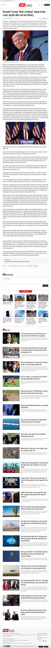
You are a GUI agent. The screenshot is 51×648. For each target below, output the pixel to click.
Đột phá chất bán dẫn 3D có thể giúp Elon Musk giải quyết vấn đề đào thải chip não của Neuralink (34, 538)
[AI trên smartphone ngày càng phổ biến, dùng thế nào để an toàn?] (8, 313)
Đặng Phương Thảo (8, 18)
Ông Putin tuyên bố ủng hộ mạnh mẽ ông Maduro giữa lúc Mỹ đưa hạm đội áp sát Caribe (34, 612)
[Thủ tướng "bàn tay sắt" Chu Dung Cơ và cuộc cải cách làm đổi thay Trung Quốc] (11, 338)
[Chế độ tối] (42, 5)
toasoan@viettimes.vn (43, 633)
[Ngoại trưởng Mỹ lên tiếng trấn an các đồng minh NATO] (11, 410)
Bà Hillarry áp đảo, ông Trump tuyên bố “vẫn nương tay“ (17, 261)
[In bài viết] (41, 18)
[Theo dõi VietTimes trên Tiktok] (45, 640)
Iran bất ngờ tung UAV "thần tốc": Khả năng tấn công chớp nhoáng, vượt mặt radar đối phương (34, 582)
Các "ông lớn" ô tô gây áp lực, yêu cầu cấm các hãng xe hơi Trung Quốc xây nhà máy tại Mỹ (34, 523)
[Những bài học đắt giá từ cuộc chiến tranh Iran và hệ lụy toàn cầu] (11, 453)
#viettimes (36, 265)
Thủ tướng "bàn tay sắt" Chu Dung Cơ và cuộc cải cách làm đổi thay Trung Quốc (33, 335)
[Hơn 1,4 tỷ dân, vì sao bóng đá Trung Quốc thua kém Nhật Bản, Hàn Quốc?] (11, 381)
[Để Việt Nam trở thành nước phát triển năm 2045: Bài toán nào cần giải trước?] (20, 313)
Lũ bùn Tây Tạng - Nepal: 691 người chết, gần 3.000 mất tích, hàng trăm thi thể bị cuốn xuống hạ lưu (31, 321)
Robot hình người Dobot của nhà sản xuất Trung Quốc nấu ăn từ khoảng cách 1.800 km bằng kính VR (34, 350)
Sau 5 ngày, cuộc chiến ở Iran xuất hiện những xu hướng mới (33, 435)
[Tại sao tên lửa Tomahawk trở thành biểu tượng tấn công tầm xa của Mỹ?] (11, 424)
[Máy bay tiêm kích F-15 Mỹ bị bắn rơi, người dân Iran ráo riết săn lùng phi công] (11, 395)
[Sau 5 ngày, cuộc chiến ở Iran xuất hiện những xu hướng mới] (11, 438)
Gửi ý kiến (45, 285)
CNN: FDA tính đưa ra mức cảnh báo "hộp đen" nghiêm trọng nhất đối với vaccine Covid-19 (33, 494)
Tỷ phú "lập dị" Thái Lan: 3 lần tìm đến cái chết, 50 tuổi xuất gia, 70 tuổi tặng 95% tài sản (34, 480)
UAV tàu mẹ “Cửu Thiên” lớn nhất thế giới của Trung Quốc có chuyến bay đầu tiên (34, 567)
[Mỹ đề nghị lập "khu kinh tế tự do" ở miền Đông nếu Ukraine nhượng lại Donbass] (11, 600)
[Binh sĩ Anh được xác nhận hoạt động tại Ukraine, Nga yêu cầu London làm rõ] (11, 511)
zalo (41, 640)
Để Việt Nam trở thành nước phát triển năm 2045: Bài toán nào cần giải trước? (20, 320)
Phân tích (6, 330)
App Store (40, 646)
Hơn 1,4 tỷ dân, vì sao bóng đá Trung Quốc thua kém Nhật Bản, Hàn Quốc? (34, 378)
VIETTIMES (25, 5)
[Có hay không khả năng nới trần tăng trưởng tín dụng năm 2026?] (43, 313)
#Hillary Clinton (29, 265)
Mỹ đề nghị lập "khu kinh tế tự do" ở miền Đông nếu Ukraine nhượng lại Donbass (33, 597)
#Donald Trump (22, 265)
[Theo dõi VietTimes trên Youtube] (43, 640)
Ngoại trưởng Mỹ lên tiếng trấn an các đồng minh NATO (34, 406)
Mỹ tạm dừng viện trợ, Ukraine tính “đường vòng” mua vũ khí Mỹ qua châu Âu (34, 363)
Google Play (46, 646)
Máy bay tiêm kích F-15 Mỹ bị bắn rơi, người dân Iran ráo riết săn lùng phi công (34, 392)
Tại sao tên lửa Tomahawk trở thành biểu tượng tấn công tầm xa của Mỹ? (34, 421)
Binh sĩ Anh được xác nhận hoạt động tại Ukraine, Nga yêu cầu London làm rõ (33, 508)
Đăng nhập (47, 4)
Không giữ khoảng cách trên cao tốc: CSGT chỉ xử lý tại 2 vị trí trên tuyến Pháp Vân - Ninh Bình (43, 305)
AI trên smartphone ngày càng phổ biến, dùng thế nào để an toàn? (7, 320)
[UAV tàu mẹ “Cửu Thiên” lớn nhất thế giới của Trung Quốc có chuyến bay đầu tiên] (11, 570)
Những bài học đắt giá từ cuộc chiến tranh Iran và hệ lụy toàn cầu (34, 449)
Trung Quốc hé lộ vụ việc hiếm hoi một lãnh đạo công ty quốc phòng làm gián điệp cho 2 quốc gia (31, 305)
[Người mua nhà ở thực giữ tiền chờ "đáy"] (8, 297)
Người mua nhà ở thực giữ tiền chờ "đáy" (8, 303)
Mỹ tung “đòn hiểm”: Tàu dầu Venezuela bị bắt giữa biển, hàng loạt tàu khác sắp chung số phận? (34, 554)
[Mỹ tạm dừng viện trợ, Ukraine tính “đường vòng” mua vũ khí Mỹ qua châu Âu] (11, 366)
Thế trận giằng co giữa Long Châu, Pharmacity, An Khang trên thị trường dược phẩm (20, 305)
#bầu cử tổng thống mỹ (13, 265)
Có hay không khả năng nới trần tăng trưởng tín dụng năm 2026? (42, 320)
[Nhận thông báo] (39, 5)
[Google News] (45, 18)
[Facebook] (39, 18)
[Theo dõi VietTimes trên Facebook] (39, 640)
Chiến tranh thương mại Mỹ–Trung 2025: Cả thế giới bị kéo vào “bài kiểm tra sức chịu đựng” (34, 465)
